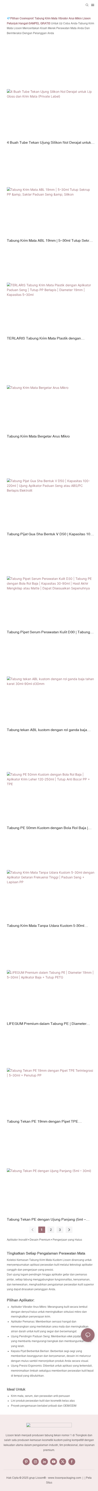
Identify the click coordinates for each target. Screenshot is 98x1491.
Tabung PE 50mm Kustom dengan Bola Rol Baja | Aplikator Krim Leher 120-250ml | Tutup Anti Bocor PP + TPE (50, 828)
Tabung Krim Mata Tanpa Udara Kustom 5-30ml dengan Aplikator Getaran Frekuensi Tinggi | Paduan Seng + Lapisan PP (49, 925)
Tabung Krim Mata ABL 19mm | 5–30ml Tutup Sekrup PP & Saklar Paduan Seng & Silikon (50, 240)
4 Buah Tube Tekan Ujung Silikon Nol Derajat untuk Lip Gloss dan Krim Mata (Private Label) (49, 142)
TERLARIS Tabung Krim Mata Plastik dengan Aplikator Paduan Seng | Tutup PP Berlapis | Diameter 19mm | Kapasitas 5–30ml (50, 338)
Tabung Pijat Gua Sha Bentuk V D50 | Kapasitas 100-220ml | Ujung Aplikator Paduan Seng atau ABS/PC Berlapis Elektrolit (50, 534)
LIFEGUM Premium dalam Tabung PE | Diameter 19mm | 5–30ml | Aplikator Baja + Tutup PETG (46, 1023)
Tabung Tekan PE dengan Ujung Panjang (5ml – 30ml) (46, 1219)
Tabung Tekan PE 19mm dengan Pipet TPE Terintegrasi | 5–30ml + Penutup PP (42, 1121)
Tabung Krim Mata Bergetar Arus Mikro (38, 436)
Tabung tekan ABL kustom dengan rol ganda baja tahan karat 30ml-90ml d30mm (47, 730)
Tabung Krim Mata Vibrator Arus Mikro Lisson (63, 18)
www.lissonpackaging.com (65, 1477)
